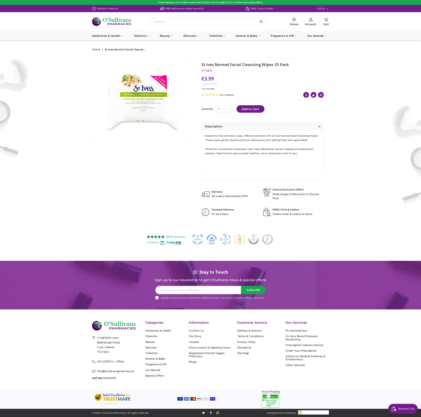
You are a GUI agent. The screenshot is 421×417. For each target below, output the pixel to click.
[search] (207, 21)
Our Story (195, 336)
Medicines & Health (106, 35)
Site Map (243, 353)
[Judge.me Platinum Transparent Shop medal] (225, 239)
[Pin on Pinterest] (321, 95)
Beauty (165, 35)
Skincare (190, 35)
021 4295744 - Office (110, 361)
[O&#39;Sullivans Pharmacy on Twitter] (203, 413)
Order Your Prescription (301, 350)
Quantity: (207, 109)
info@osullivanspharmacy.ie (115, 371)
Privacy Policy (246, 342)
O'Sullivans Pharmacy (113, 412)
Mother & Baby (247, 35)
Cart (326, 24)
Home (96, 49)
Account (310, 24)
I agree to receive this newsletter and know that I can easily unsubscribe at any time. (212, 297)
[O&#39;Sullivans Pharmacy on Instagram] (217, 413)
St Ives (206, 70)
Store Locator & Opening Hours (210, 347)
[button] (210, 95)
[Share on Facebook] (306, 95)
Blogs (193, 361)
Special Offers (154, 375)
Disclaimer (244, 347)
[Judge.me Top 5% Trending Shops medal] (267, 239)
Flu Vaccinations (296, 330)
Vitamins (140, 35)
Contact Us (196, 330)
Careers (194, 342)
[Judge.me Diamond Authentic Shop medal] (197, 239)
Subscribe (253, 290)
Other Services (295, 365)
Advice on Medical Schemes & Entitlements (305, 358)
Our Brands (315, 35)
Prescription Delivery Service (304, 345)
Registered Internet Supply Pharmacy (207, 355)
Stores (294, 24)
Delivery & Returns (249, 330)
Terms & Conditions (250, 336)
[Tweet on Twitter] (313, 95)
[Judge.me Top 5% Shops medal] (253, 239)
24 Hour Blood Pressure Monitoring (301, 338)
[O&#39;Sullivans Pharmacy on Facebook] (210, 413)
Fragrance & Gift (283, 35)
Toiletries (216, 35)
